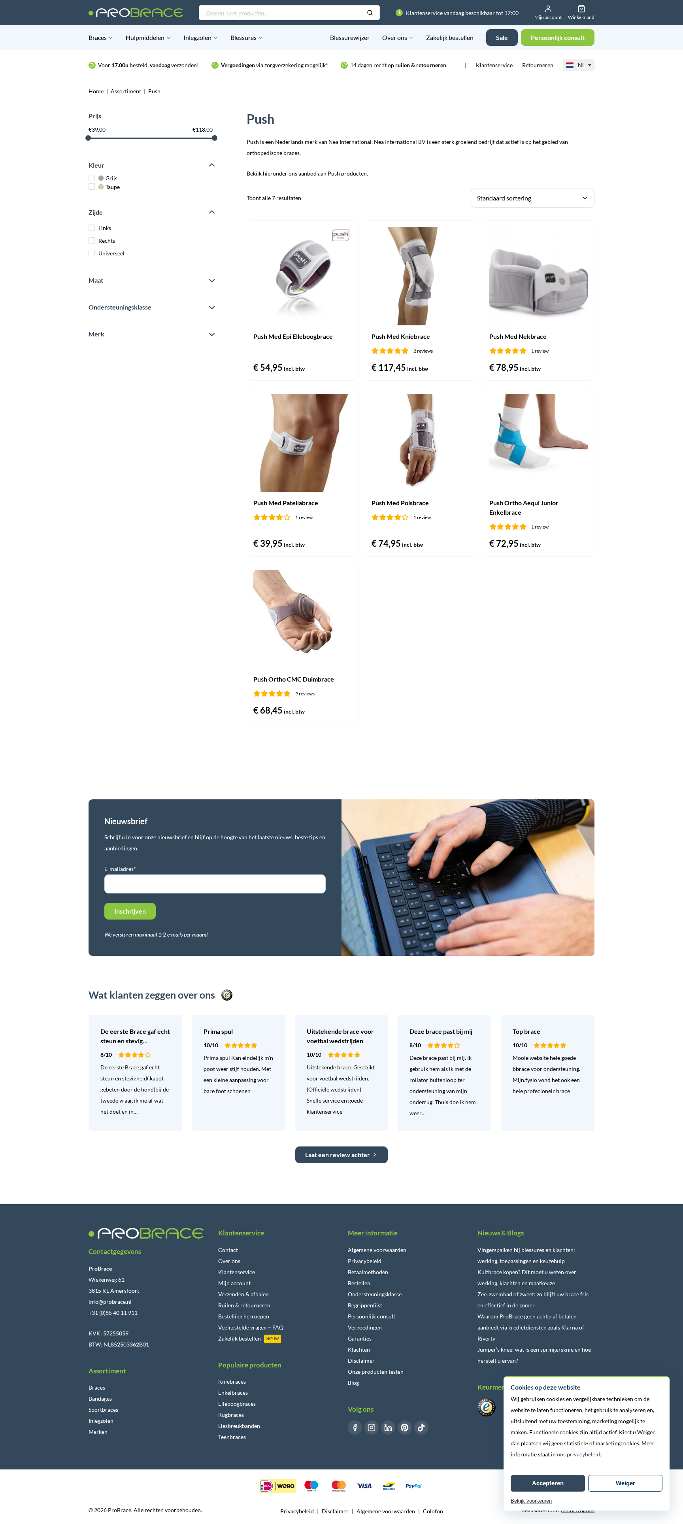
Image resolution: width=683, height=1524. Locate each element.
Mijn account (234, 1283)
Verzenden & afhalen (243, 1294)
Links (104, 228)
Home (96, 91)
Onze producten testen (376, 1371)
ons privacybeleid (578, 1454)
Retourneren (537, 65)
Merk (96, 334)
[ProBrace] (136, 12)
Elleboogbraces (237, 1403)
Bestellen (359, 1283)
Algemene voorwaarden (377, 1249)
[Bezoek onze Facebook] (355, 1427)
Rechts (106, 240)
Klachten (359, 1349)
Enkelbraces (233, 1392)
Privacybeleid (364, 1261)
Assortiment (126, 91)
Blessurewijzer (350, 37)
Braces (98, 37)
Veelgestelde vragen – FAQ (250, 1327)
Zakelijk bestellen (450, 37)
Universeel (111, 253)
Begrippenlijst (365, 1305)
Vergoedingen (365, 1327)
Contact (228, 1249)
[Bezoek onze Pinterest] (405, 1427)
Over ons (394, 37)
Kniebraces (232, 1381)
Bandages (100, 1398)
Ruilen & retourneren (244, 1305)
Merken (98, 1431)
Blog (353, 1382)
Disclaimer (361, 1360)
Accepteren (548, 1483)
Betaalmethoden (368, 1272)
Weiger (625, 1483)
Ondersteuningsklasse (120, 307)
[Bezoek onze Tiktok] (421, 1427)
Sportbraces (103, 1409)
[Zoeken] (370, 13)
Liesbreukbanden (239, 1425)
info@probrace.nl (110, 1301)
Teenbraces (232, 1436)
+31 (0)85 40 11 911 (113, 1312)
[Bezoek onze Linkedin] (388, 1427)
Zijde (96, 212)
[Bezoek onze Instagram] (371, 1427)
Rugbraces (231, 1414)
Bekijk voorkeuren (531, 1501)
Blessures (243, 37)
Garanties (360, 1338)
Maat (96, 280)
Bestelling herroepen (243, 1316)
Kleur (96, 165)
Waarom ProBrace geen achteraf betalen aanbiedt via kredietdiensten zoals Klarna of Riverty (530, 1327)
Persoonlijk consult (371, 1316)
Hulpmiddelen (145, 37)
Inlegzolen (197, 37)
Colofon (433, 1511)
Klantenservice (494, 65)
